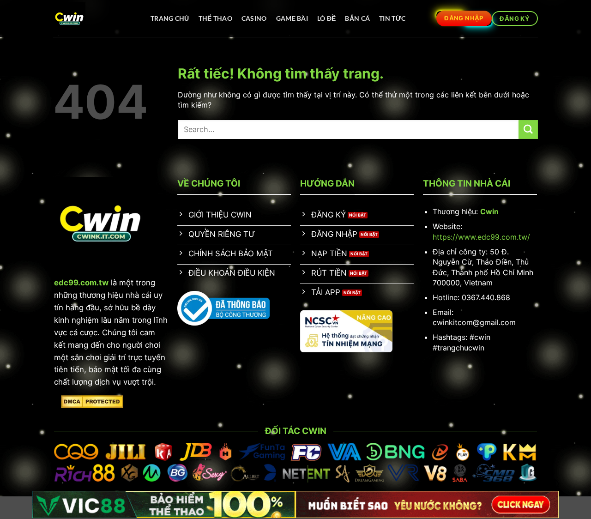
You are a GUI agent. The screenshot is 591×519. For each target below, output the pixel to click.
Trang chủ (170, 18)
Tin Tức (392, 18)
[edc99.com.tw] (92, 18)
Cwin (489, 211)
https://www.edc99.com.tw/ (481, 236)
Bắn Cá (357, 18)
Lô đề (326, 18)
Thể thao (215, 18)
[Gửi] (528, 129)
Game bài (292, 18)
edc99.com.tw (81, 282)
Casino (254, 18)
